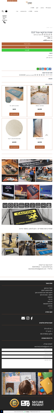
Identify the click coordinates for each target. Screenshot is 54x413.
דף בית (51, 27)
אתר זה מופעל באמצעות (27, 411)
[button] (5, 383)
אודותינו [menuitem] (50, 306)
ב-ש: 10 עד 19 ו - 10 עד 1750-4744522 (46, 331)
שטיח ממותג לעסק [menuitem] (46, 290)
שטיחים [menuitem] (36, 11)
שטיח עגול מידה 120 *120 (49, 56)
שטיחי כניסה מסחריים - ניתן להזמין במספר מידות (35, 228)
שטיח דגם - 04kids (40, 105)
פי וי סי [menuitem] (50, 299)
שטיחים (48, 27)
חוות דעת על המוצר (47, 73)
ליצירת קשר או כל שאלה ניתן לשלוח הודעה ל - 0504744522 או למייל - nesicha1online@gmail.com (40, 267)
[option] (27, 383)
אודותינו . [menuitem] (42, 7)
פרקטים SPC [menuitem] (48, 7)
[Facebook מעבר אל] (32, 319)
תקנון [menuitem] (37, 7)
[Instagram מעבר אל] (27, 319)
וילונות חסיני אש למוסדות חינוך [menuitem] (43, 293)
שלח (50, 371)
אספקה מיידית (4, 18)
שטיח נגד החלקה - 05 (14, 105)
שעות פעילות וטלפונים (45, 323)
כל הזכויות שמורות (46, 338)
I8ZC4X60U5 (46, 36)
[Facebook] (50, 68)
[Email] (40, 68)
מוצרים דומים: (48, 84)
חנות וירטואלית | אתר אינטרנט (18, 411)
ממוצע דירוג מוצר (35, 75)
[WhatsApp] (38, 68)
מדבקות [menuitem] (50, 301)
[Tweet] (48, 68)
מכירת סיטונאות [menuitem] (47, 304)
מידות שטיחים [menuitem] (23, 11)
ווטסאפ (26, 50)
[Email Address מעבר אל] (23, 319)
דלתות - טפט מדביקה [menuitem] (46, 295)
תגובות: (50, 78)
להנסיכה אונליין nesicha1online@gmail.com (43, 345)
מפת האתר (49, 283)
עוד (17, 11)
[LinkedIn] (43, 68)
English (8, 0)
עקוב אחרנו (48, 312)
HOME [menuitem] (32, 7)
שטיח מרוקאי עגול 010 (41, 32)
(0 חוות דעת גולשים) (30, 75)
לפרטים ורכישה (40, 114)
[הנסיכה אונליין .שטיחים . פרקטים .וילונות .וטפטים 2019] (28, 3)
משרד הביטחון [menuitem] (48, 288)
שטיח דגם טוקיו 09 (40, 138)
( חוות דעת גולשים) (37, 34)
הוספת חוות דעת (22, 74)
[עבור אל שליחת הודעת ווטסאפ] (52, 411)
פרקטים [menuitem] (50, 297)
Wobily (31, 411)
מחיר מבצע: (49, 40)
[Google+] (45, 68)
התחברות (15, 0)
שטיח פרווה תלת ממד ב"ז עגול (14, 138)
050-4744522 (4, 19)
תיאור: (50, 53)
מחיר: (49, 38)
